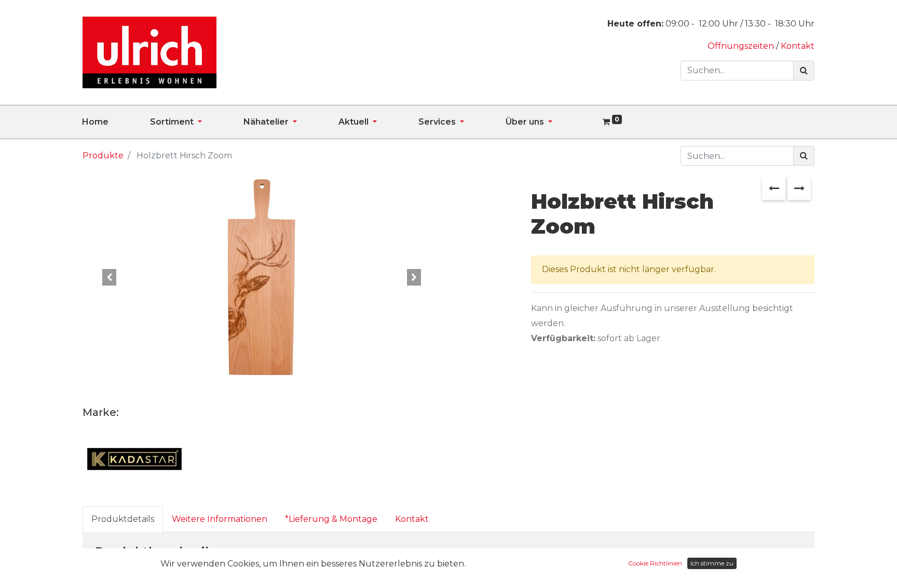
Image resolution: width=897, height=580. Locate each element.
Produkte (103, 155)
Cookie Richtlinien (655, 563)
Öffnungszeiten (742, 46)
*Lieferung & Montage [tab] (331, 519)
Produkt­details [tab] (122, 519)
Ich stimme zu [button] (711, 563)
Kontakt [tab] (412, 519)
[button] (110, 277)
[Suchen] (803, 70)
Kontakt (797, 46)
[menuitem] (116, 122)
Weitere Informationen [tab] (219, 519)
